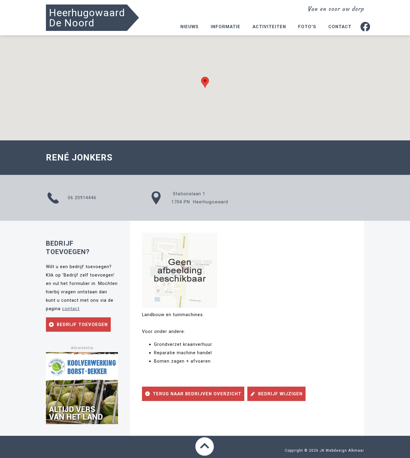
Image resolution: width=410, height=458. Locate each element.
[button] (205, 82)
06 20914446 (81, 197)
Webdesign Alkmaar (345, 450)
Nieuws (189, 26)
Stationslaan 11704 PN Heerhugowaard (199, 198)
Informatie (225, 26)
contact (71, 308)
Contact (339, 26)
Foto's (307, 26)
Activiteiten (269, 26)
